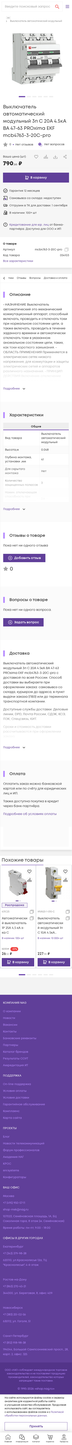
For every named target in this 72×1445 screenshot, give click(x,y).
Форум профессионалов (21, 1150)
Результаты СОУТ (15, 1058)
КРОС (7, 1164)
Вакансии (10, 1025)
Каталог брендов (15, 1052)
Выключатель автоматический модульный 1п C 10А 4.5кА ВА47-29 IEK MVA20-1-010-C (50, 925)
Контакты (10, 1031)
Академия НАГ (13, 1157)
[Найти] (57, 6)
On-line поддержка (17, 1084)
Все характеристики (18, 261)
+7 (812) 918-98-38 (14, 1343)
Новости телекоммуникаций (23, 1143)
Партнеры (10, 1045)
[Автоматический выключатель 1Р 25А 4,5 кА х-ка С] (18, 882)
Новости (9, 1018)
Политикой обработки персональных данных (34, 1413)
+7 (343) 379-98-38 (14, 1253)
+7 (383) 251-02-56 (14, 1314)
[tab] (21, 278)
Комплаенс (11, 1111)
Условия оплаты (15, 1091)
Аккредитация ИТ (15, 1065)
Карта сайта (12, 1118)
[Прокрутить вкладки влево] (4, 278)
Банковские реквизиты (19, 1038)
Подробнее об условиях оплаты (30, 814)
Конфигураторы (14, 1177)
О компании (12, 1011)
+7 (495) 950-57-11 (14, 1203)
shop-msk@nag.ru (16, 1209)
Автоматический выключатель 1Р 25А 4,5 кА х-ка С (14, 925)
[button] (67, 7)
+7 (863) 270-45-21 (14, 1286)
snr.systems (11, 1170)
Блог (6, 1137)
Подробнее (11, 389)
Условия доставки (16, 1098)
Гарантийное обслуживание (24, 1104)
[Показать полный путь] (8, 17)
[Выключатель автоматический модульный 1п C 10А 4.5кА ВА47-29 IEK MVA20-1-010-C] (54, 883)
